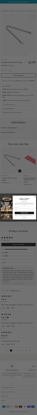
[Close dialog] (35, 196)
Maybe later (24, 217)
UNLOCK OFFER (24, 212)
